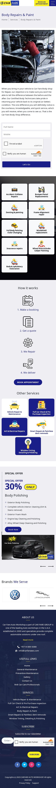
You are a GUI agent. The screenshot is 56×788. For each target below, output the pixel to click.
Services (14, 19)
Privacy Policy (24, 783)
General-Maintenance (27, 669)
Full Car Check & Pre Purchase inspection (41, 413)
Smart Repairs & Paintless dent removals (41, 432)
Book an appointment (42, 3)
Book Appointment (28, 382)
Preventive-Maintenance (27, 673)
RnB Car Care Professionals (27, 684)
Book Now (13, 529)
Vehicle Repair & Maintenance (14, 413)
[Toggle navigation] (52, 3)
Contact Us (27, 680)
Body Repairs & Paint (27, 711)
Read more (28, 639)
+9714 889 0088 (28, 646)
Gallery (27, 677)
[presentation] (43, 566)
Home (4, 19)
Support (35, 783)
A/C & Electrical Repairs (14, 431)
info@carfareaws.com (29, 650)
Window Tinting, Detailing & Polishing (28, 451)
